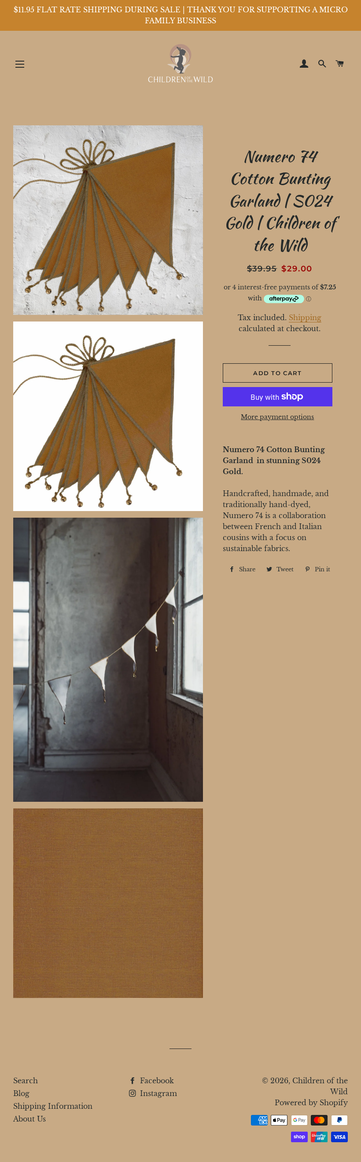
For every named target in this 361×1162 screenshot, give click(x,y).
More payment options (277, 417)
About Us (29, 1118)
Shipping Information (52, 1106)
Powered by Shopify (311, 1102)
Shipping (305, 317)
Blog (21, 1093)
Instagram (157, 1093)
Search (25, 1080)
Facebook (156, 1080)
